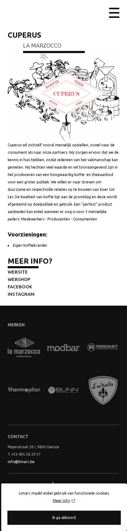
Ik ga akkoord (64, 518)
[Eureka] (103, 390)
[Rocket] (103, 348)
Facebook (20, 286)
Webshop (19, 279)
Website (18, 271)
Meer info (61, 501)
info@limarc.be (21, 462)
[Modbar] (63, 348)
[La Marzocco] (24, 348)
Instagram (21, 294)
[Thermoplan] (24, 390)
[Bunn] (63, 390)
